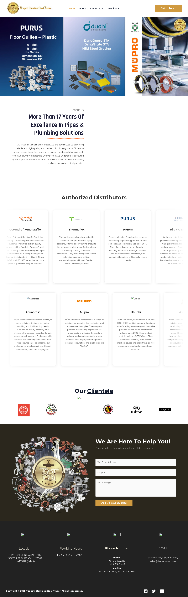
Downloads (113, 8)
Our (94, 391)
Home (72, 8)
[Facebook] (146, 591)
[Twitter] (154, 591)
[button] (101, 8)
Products (95, 8)
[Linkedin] (162, 591)
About (82, 8)
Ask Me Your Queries (114, 503)
